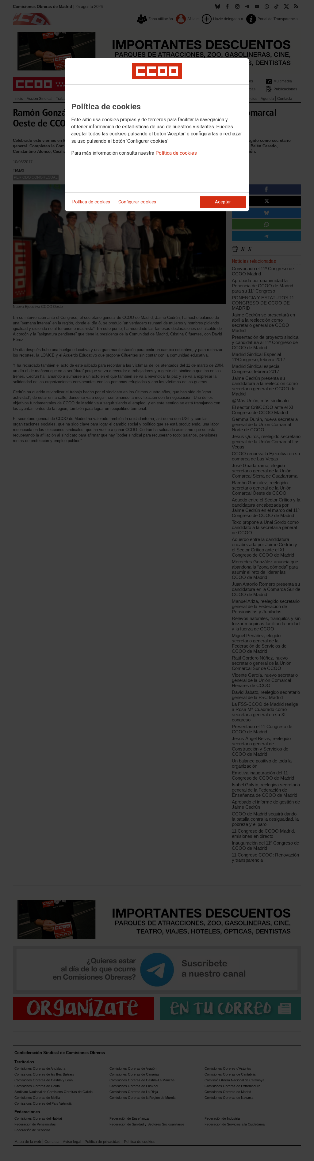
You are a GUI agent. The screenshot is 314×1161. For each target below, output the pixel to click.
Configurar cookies (137, 202)
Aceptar (223, 202)
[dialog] (157, 134)
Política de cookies (176, 153)
